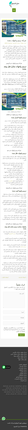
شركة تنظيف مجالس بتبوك (20, 356)
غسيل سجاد (25, 393)
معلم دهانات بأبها (23, 359)
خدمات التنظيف (23, 370)
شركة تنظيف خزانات (5, 389)
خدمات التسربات (23, 368)
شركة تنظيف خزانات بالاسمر (20, 352)
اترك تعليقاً (23, 43)
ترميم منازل (23, 246)
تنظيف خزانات (25, 389)
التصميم (10, 181)
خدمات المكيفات (23, 375)
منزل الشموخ (12, 233)
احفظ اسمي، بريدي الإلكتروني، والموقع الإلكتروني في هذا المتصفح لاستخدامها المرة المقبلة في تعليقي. (14, 329)
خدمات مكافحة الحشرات (20, 379)
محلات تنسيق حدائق (13, 393)
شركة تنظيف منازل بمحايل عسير (19, 354)
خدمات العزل (23, 371)
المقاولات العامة (23, 364)
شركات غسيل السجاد (12, 389)
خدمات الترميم (16, 43)
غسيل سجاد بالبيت (20, 393)
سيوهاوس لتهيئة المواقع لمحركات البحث (17, 423)
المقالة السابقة (23, 277)
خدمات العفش (23, 373)
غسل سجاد (13, 391)
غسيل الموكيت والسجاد (7, 391)
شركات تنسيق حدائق (19, 389)
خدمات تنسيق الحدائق (21, 377)
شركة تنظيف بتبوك (22, 357)
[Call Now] (3, 367)
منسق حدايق (8, 393)
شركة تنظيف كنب (24, 391)
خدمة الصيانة (23, 380)
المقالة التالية (4, 277)
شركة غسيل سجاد (18, 391)
